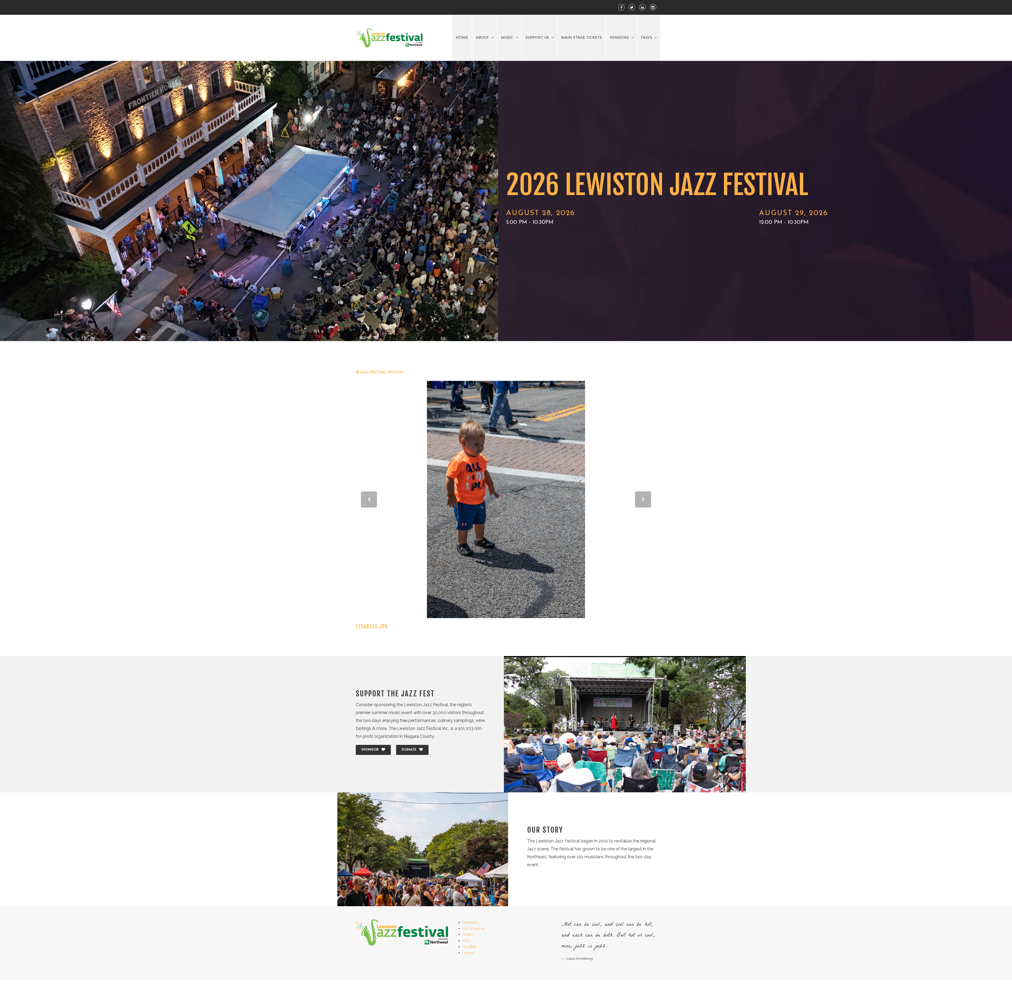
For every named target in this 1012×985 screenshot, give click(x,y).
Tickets (468, 935)
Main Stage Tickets (581, 38)
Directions (470, 922)
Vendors (620, 38)
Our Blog (469, 947)
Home (462, 38)
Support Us (538, 38)
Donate (409, 749)
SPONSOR (370, 749)
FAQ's (647, 38)
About (483, 38)
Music (507, 38)
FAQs (466, 941)
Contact (468, 953)
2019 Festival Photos (381, 372)
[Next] (643, 499)
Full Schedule (473, 928)
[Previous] (369, 499)
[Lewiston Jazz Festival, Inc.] (389, 38)
